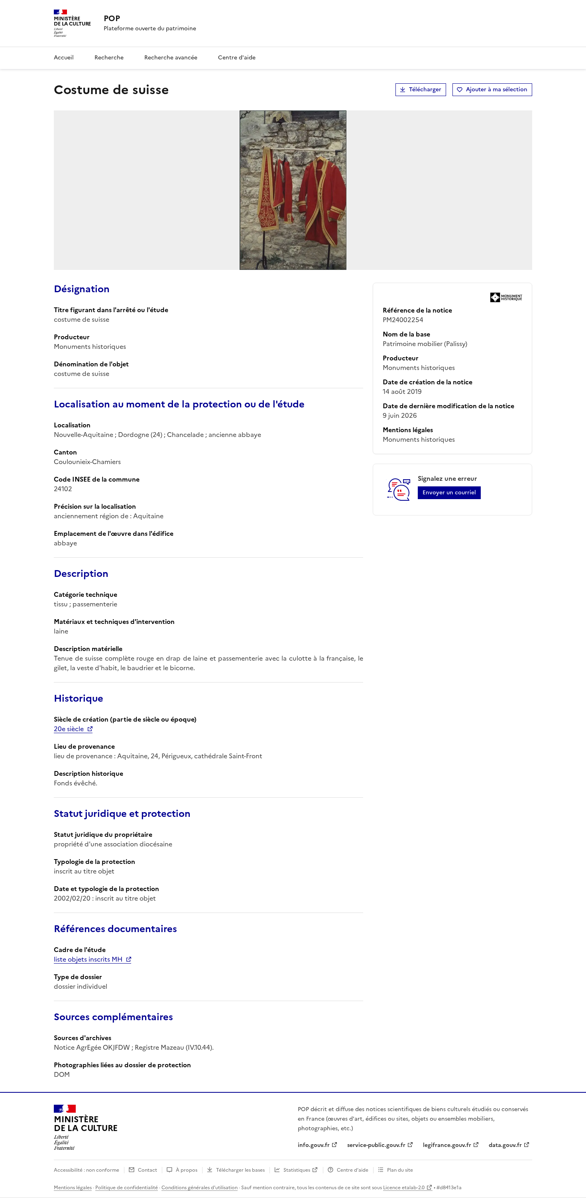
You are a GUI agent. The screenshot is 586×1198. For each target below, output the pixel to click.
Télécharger (425, 89)
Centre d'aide (237, 57)
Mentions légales (73, 1187)
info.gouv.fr (314, 1145)
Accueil (64, 57)
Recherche (109, 57)
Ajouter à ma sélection (496, 89)
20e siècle (69, 729)
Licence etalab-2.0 (404, 1187)
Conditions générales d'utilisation (199, 1187)
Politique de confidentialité (126, 1187)
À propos (186, 1170)
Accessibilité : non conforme (86, 1170)
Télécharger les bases (240, 1170)
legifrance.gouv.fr (447, 1145)
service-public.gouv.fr (376, 1145)
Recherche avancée (170, 57)
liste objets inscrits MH (88, 959)
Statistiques (296, 1170)
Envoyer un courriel (449, 492)
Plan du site (400, 1170)
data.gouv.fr (505, 1145)
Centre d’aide (352, 1170)
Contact (147, 1170)
